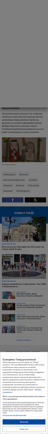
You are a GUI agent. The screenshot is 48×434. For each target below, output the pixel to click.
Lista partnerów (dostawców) (14, 415)
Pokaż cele (24, 429)
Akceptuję (24, 422)
